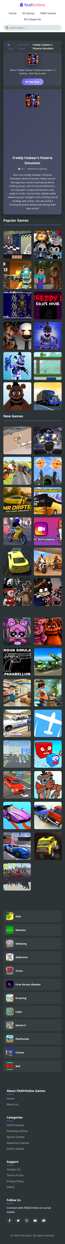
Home (12, 13)
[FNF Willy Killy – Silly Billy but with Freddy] (48, 336)
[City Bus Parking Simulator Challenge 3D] (17, 754)
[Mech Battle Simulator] (17, 275)
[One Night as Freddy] (17, 245)
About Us (12, 1104)
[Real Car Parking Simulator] (17, 815)
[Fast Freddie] (48, 366)
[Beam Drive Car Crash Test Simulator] (48, 815)
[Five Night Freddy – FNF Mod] (17, 592)
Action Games (15, 1149)
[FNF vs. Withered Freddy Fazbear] (17, 336)
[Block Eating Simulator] (48, 754)
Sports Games (15, 1137)
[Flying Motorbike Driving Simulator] (17, 471)
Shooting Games (17, 1131)
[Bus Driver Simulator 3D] (48, 501)
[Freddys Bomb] (17, 631)
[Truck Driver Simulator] (48, 396)
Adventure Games (23, 46)
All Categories (32, 19)
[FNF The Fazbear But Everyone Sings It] (48, 245)
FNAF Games (48, 13)
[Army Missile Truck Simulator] (48, 662)
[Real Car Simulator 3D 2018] (17, 784)
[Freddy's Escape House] (48, 305)
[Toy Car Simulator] (48, 846)
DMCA (10, 1187)
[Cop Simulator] (17, 723)
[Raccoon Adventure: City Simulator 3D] (17, 877)
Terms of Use (15, 1175)
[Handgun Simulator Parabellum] (17, 662)
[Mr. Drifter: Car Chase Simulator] (17, 501)
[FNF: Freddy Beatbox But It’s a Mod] (48, 784)
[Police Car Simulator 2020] (17, 846)
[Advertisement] (33, 133)
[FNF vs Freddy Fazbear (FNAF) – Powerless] (17, 396)
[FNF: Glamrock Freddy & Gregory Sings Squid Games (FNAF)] (48, 592)
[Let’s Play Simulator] (48, 441)
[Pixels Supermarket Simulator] (17, 692)
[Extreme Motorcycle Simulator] (17, 531)
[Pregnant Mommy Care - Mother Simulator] (48, 692)
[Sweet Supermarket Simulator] (17, 441)
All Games (28, 13)
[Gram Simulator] (48, 531)
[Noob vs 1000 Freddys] (48, 275)
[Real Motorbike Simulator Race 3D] (48, 562)
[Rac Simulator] (17, 562)
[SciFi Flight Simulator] (48, 723)
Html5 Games (15, 1125)
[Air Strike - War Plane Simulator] (48, 471)
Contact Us (13, 1169)
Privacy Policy (15, 1181)
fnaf (34, 4)
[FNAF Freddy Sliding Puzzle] (48, 631)
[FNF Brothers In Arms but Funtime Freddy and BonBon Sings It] (17, 366)
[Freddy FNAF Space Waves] (17, 305)
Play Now (33, 81)
